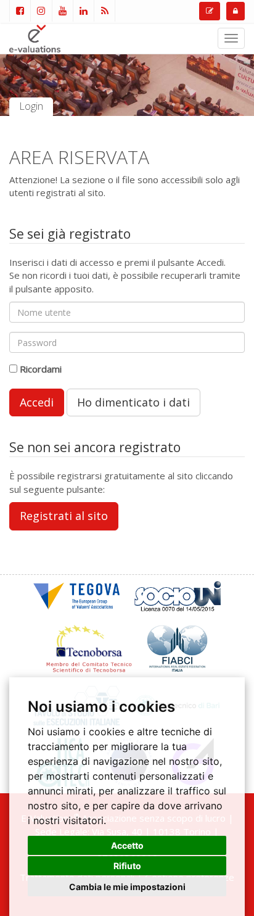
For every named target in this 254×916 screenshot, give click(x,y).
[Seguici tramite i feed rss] (104, 11)
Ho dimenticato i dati (133, 402)
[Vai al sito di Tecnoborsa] (89, 647)
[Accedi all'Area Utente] (235, 11)
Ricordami (41, 369)
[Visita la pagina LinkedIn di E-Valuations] (83, 11)
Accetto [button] (127, 845)
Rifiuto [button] (127, 865)
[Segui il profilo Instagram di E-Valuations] (40, 11)
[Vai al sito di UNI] (177, 594)
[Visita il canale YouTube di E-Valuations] (62, 11)
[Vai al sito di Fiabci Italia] (177, 647)
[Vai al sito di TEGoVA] (76, 594)
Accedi (37, 402)
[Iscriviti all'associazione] (209, 11)
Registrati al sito (64, 515)
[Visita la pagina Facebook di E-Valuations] (19, 11)
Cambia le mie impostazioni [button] (127, 886)
